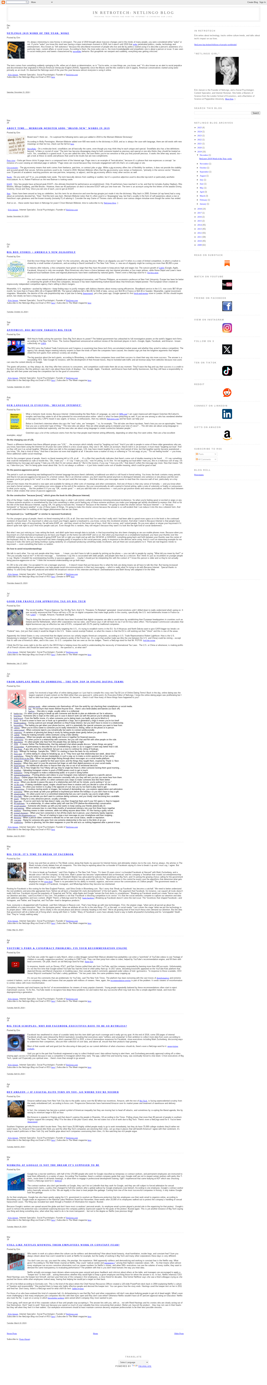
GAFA (161, 268)
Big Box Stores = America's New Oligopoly (41, 252)
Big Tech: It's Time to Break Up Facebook (40, 854)
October (203, 168)
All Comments (204, 459)
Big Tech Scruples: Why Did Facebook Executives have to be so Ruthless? (67, 1026)
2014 (199, 225)
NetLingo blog (110, 203)
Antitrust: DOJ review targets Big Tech (39, 330)
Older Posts (179, 1333)
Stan (9, 193)
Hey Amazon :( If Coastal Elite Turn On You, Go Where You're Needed (63, 1092)
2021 (199, 143)
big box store (152, 272)
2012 (199, 233)
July (202, 180)
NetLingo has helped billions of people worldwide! (215, 44)
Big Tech (143, 1101)
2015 (199, 221)
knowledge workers (56, 1298)
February (204, 200)
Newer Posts (12, 1333)
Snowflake (31, 149)
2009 (199, 245)
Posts (201, 454)
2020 (199, 147)
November (204, 164)
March (203, 196)
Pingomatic (199, 475)
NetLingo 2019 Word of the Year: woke (38, 33)
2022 (199, 139)
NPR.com (123, 414)
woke (135, 44)
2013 (199, 229)
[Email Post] (28, 583)
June (202, 184)
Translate (145, 1366)
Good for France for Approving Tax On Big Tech (46, 601)
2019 (199, 151)
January (203, 204)
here (53, 77)
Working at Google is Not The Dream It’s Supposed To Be (53, 1165)
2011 (199, 237)
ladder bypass (78, 1288)
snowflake (77, 51)
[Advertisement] (63, 108)
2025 (199, 127)
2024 (199, 131)
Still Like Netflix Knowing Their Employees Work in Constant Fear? (63, 1245)
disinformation (163, 978)
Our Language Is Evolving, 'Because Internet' (44, 405)
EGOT (9, 184)
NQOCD (58, 1181)
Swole (9, 177)
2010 (199, 241)
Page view (11, 160)
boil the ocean (149, 640)
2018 (199, 209)
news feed (48, 881)
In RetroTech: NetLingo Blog (133, 13)
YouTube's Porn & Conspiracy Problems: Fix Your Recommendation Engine (67, 948)
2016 (199, 217)
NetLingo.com (72, 75)
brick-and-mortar (141, 293)
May (202, 188)
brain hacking (88, 898)
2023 (199, 135)
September (204, 172)
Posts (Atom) (24, 1339)
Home (95, 1333)
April (202, 192)
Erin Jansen (13, 75)
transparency (109, 1263)
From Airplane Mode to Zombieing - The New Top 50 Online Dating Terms (65, 682)
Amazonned (88, 293)
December (204, 155)
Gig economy (12, 167)
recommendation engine (120, 980)
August (203, 176)
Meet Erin (229, 99)
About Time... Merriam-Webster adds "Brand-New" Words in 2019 (58, 128)
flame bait (89, 961)
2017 (199, 213)
